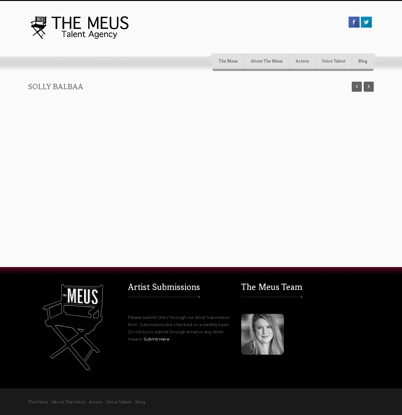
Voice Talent (333, 61)
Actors (302, 61)
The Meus (228, 61)
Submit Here (157, 338)
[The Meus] (80, 27)
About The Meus (267, 61)
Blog (362, 61)
